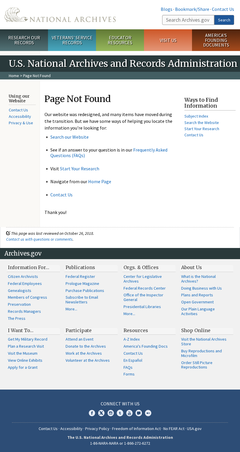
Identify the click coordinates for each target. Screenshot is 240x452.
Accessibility (20, 116)
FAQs (128, 367)
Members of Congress (27, 297)
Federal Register (80, 276)
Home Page (99, 181)
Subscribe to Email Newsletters (82, 300)
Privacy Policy (97, 428)
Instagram (110, 413)
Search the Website (201, 122)
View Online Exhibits (25, 360)
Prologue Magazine (82, 283)
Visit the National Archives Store (204, 341)
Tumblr (120, 413)
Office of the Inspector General (143, 297)
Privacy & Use (21, 122)
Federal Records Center (145, 288)
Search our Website (69, 137)
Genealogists (19, 290)
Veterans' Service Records (72, 40)
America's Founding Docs (146, 346)
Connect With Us (120, 404)
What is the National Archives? (198, 279)
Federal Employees (25, 283)
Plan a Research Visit (26, 346)
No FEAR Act (173, 428)
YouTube (129, 413)
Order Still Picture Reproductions (196, 365)
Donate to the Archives (86, 346)
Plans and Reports (197, 295)
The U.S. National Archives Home (60, 14)
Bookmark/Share (192, 9)
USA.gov (194, 428)
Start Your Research (79, 168)
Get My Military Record (27, 339)
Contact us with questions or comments (39, 239)
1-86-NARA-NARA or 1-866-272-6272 (120, 443)
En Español (133, 360)
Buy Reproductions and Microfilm (201, 353)
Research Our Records (24, 40)
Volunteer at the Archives (88, 360)
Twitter (101, 413)
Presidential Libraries (142, 306)
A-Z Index (132, 339)
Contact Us (223, 9)
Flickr (148, 413)
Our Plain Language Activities (198, 311)
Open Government (197, 302)
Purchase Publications (85, 290)
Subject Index (196, 116)
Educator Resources (120, 40)
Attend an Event (79, 339)
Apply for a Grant (22, 367)
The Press (16, 318)
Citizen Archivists (23, 276)
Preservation (19, 304)
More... (71, 309)
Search (224, 20)
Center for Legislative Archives (143, 279)
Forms (129, 374)
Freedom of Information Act (136, 428)
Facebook (91, 413)
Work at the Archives (84, 353)
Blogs (166, 9)
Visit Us (168, 40)
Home (14, 75)
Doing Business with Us (201, 288)
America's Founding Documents (216, 40)
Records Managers (24, 311)
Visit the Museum (22, 353)
